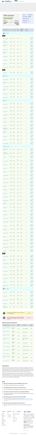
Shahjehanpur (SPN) (6, 247)
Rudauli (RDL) (5, 211)
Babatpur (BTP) (5, 164)
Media (14, 421)
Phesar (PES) (5, 125)
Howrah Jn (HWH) (5, 38)
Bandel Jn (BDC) (5, 49)
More (10, 2)
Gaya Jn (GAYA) (5, 111)
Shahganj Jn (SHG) (5, 182)
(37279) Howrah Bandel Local (9, 399)
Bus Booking (16, 1)
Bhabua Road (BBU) (5, 143)
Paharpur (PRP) (5, 104)
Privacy (25, 433)
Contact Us (14, 414)
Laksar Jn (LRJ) (5, 292)
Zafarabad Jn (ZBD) (5, 175)
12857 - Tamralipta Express (6, 346)
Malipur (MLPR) (5, 189)
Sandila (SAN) (5, 229)
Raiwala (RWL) (5, 303)
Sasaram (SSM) (5, 136)
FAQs (14, 415)
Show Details (29, 317)
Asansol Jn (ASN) (5, 67)
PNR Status (3, 415)
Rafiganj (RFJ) (5, 118)
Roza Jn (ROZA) (5, 243)
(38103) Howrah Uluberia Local (17, 399)
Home (3, 4)
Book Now (32, 38)
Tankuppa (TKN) (5, 107)
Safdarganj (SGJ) (5, 218)
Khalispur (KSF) (5, 168)
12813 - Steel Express (6, 360)
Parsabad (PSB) (5, 93)
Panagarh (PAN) (5, 56)
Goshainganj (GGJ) (5, 196)
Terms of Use (22, 433)
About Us (14, 413)
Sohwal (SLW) (5, 207)
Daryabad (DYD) (5, 214)
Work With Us (15, 420)
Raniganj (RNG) (5, 63)
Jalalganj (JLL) (5, 171)
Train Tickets (11, 1)
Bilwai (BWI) (4, 186)
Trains (5, 4)
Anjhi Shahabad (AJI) (6, 240)
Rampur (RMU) (5, 267)
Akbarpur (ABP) (5, 193)
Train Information (21, 1)
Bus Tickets (9, 414)
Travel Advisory (4, 425)
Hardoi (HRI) (4, 236)
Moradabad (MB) (5, 271)
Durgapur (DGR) (5, 60)
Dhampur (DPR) (5, 278)
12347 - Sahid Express (6, 353)
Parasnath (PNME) (5, 86)
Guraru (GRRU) (5, 114)
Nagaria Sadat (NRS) (6, 263)
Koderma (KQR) (5, 97)
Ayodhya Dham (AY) (5, 200)
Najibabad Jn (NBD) (5, 285)
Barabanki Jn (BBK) (5, 221)
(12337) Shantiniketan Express (26, 399)
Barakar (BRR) (5, 72)
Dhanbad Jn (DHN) (5, 79)
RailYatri (5, 405)
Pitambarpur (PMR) (5, 256)
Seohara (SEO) (5, 274)
